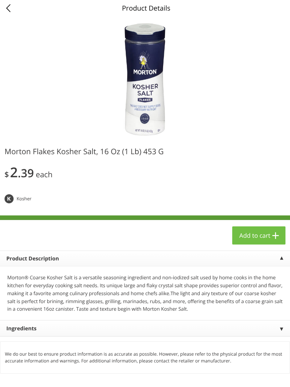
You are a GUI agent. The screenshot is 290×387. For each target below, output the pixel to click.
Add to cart (254, 235)
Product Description (32, 258)
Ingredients (21, 328)
